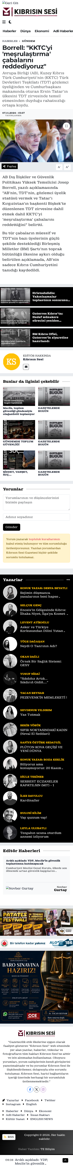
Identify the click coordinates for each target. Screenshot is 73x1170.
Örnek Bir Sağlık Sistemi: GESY (41, 663)
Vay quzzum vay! (33, 817)
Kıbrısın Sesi (33, 359)
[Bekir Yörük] (10, 729)
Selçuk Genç (31, 605)
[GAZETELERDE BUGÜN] (54, 396)
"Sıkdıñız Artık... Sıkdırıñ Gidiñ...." (34, 680)
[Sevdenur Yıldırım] (10, 712)
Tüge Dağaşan (32, 641)
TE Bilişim (47, 1149)
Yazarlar (13, 1100)
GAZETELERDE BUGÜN (49, 409)
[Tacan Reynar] (10, 695)
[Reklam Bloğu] (36, 922)
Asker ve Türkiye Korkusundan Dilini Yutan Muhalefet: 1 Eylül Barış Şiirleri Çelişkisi (41, 629)
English (31, 1104)
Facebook (32, 1100)
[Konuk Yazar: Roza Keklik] (10, 764)
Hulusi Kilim (30, 813)
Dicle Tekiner (32, 776)
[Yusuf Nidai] (10, 678)
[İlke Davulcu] (10, 798)
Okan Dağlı (29, 656)
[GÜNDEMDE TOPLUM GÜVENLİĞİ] (19, 429)
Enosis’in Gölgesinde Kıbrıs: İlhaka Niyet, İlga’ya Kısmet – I (44, 612)
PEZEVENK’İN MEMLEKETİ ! (43, 697)
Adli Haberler (15, 1115)
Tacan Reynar (32, 693)
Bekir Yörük (30, 725)
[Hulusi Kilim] (10, 815)
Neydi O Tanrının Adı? (38, 646)
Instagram (13, 1104)
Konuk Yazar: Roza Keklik (42, 759)
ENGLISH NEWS (41, 1119)
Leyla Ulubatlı (33, 828)
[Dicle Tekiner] (10, 781)
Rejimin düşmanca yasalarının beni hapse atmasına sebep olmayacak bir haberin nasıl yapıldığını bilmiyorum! (43, 595)
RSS (10, 1137)
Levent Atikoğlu (34, 622)
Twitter (49, 1100)
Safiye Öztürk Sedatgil (40, 742)
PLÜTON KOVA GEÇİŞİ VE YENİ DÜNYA (41, 749)
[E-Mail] (26, 367)
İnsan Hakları (40, 1115)
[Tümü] (68, 580)
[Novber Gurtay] (19, 888)
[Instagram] (43, 1089)
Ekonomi (42, 31)
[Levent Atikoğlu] (10, 626)
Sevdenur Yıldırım (36, 710)
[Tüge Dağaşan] (10, 643)
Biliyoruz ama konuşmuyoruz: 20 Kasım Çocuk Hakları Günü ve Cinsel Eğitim (44, 766)
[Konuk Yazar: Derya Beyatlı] (10, 592)
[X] (37, 1089)
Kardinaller (30, 800)
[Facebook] (30, 1089)
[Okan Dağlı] (10, 661)
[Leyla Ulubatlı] (10, 832)
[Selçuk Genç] (10, 609)
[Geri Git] (10, 3)
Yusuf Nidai (30, 674)
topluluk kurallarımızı (44, 539)
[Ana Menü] (4, 22)
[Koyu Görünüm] (10, 22)
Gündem (28, 41)
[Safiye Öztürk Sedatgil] (10, 746)
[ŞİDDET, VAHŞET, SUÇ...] (19, 460)
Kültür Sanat (15, 1119)
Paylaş (11, 166)
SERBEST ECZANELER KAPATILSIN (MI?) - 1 (39, 783)
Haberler (9, 31)
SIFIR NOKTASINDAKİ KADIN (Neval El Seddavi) (43, 732)
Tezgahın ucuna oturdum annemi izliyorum (40, 835)
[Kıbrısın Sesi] (29, 11)
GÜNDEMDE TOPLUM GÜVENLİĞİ (18, 443)
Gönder (11, 527)
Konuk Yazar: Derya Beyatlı (43, 588)
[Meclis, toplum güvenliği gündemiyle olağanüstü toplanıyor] (19, 396)
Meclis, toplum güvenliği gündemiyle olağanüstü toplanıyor (19, 411)
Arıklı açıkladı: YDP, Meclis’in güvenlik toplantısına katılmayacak (33, 862)
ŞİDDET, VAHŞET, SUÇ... (15, 473)
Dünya (25, 31)
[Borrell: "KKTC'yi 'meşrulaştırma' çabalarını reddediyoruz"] (36, 141)
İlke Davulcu (31, 796)
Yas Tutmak (30, 715)
